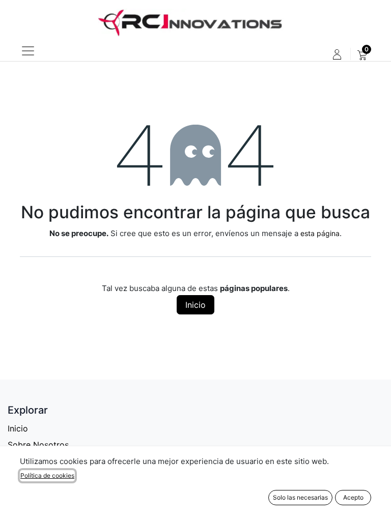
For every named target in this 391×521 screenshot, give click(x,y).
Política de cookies (47, 475)
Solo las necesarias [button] (300, 497)
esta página (320, 233)
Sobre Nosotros (38, 445)
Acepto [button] (353, 497)
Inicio (195, 305)
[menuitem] (362, 54)
